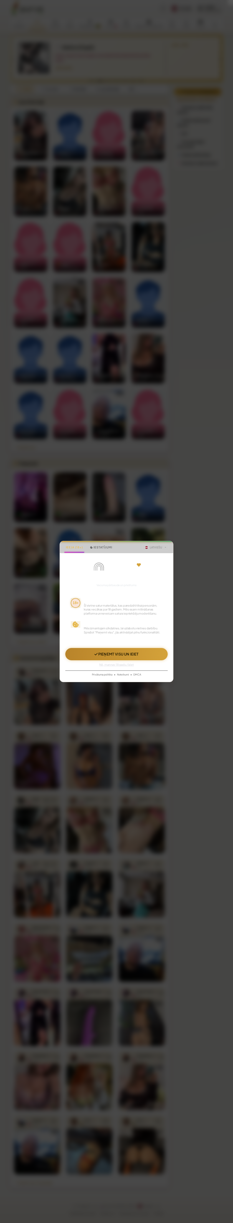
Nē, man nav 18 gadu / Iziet (116, 664)
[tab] (74, 547)
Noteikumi (123, 674)
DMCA (137, 674)
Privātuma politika (102, 674)
